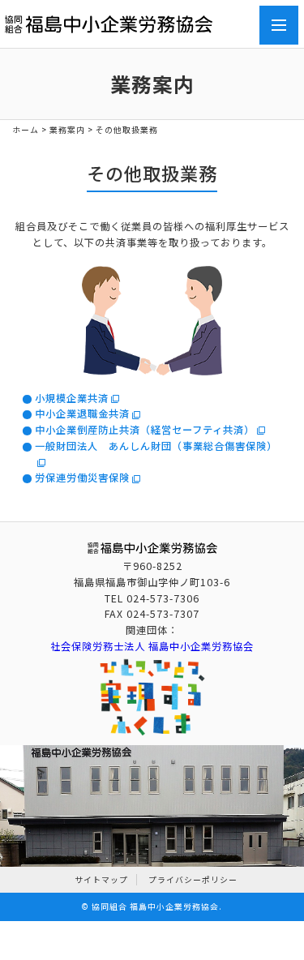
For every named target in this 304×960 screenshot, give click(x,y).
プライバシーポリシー (193, 879)
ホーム (25, 129)
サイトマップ (101, 879)
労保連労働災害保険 (82, 477)
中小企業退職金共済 (82, 413)
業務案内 (67, 129)
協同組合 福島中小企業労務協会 (155, 906)
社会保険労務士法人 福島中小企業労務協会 (152, 646)
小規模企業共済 (72, 398)
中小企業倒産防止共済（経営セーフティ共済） (145, 429)
